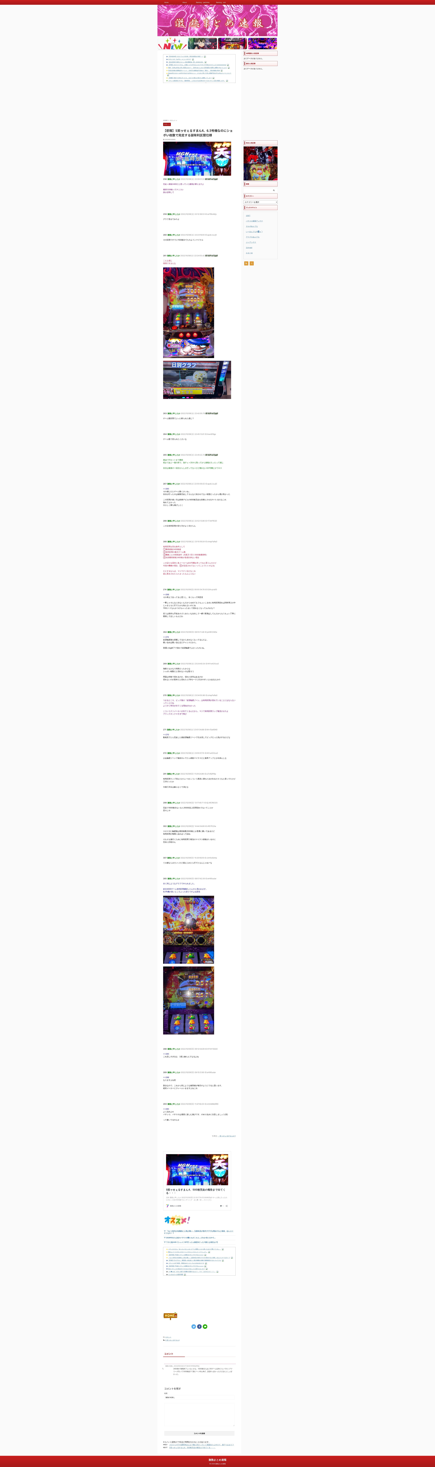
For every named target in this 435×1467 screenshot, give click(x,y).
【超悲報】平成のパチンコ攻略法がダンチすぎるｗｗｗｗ (186, 1255)
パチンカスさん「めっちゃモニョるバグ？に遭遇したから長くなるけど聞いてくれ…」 (194, 1249)
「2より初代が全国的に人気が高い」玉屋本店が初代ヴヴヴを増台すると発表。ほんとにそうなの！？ (199, 1257)
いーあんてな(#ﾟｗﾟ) (254, 232)
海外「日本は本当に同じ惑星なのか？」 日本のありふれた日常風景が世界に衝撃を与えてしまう (197, 67)
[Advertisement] (199, 101)
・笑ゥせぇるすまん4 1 (227, 1136)
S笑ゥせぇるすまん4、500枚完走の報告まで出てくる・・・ (192, 1447)
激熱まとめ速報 (217, 1459)
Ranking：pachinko (202, 2)
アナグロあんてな (253, 237)
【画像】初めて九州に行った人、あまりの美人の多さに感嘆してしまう (190, 78)
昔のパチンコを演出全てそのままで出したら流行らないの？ (186, 1269)
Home (166, 2)
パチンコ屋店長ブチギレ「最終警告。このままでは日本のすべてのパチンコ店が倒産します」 (196, 80)
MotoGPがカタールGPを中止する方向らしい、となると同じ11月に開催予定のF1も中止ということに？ (199, 73)
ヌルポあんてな (252, 226)
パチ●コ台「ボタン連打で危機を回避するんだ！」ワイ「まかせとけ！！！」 (192, 1271)
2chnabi (249, 248)
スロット (168, 1337)
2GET (248, 216)
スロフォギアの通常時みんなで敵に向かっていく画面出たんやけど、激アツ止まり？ (201, 1445)
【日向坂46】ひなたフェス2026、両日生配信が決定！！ (185, 56)
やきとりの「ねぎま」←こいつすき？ (179, 59)
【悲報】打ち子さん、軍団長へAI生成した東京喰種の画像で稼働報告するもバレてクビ (194, 1260)
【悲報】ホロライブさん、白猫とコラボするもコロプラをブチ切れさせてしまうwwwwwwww (197, 65)
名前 (165, 1393)
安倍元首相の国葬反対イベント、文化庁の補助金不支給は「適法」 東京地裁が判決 (194, 70)
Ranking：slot (221, 2)
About (184, 2)
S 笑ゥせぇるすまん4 (172, 1340)
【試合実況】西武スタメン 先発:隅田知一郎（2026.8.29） (186, 62)
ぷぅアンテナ (251, 242)
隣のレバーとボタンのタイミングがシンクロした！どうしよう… (187, 1252)
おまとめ (249, 253)
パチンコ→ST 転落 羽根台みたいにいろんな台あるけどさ (186, 1263)
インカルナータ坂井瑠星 (175, 1274)
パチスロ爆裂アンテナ (254, 221)
